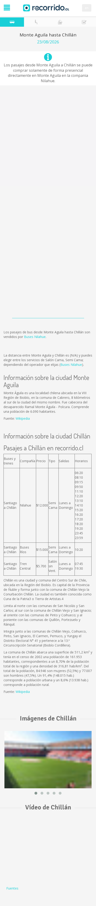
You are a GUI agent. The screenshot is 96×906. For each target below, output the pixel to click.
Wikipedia (23, 418)
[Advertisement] (48, 138)
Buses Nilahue (35, 336)
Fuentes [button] (12, 888)
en (87, 8)
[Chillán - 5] (48, 759)
